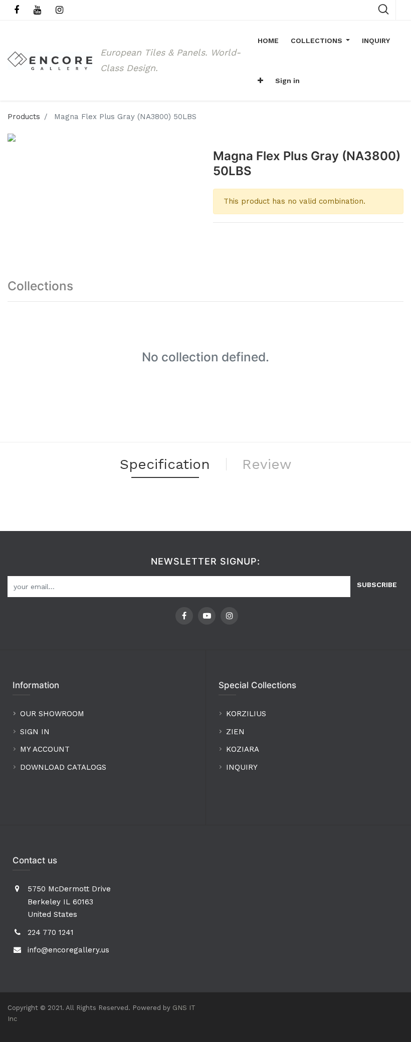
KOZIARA (242, 749)
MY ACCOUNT (46, 749)
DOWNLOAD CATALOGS (64, 767)
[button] (260, 81)
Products (24, 116)
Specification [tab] (165, 464)
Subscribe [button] (377, 585)
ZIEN (235, 731)
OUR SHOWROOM (52, 713)
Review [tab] (266, 464)
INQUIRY (242, 767)
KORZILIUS (246, 713)
